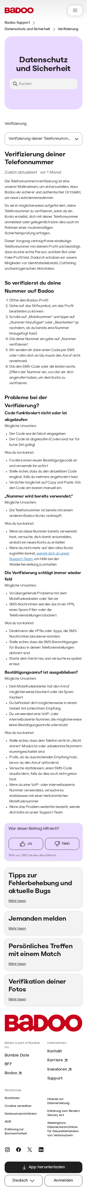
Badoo (11, 1073)
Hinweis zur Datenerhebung (58, 1101)
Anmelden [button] (63, 1180)
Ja (29, 844)
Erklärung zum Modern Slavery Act (63, 1113)
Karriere (55, 1060)
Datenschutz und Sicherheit (27, 29)
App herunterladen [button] (47, 1167)
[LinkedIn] (41, 1149)
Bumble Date (17, 1055)
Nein (66, 844)
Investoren (57, 1069)
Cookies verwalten (18, 1106)
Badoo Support (17, 23)
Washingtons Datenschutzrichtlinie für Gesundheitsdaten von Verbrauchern (63, 1129)
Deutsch (20, 1180)
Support (55, 1078)
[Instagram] (7, 1149)
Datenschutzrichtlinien (21, 1113)
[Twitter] (29, 1149)
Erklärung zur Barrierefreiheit (16, 1131)
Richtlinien (12, 1098)
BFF (8, 1064)
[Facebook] (18, 1149)
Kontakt (54, 1051)
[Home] (19, 10)
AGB (8, 1121)
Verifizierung (68, 29)
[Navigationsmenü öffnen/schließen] (75, 10)
